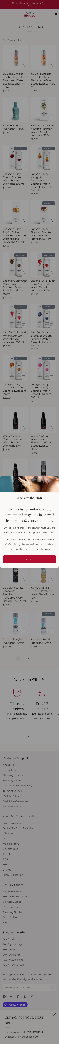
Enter (29, 559)
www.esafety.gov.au (39, 549)
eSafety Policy (13, 544)
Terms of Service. (34, 539)
